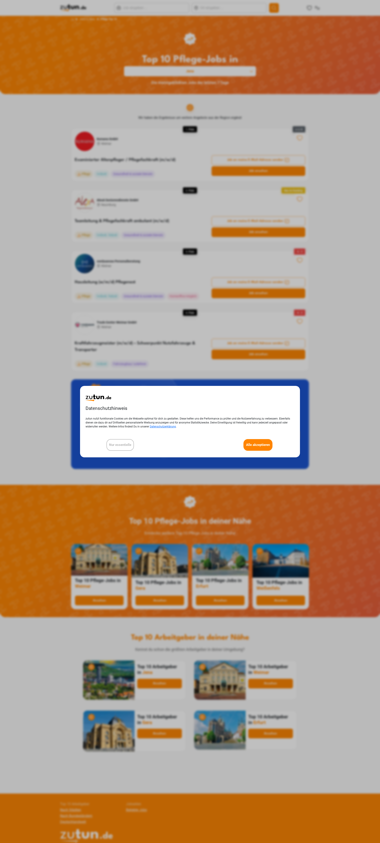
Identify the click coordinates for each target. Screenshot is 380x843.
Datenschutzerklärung (163, 426)
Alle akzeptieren (258, 445)
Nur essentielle (120, 445)
